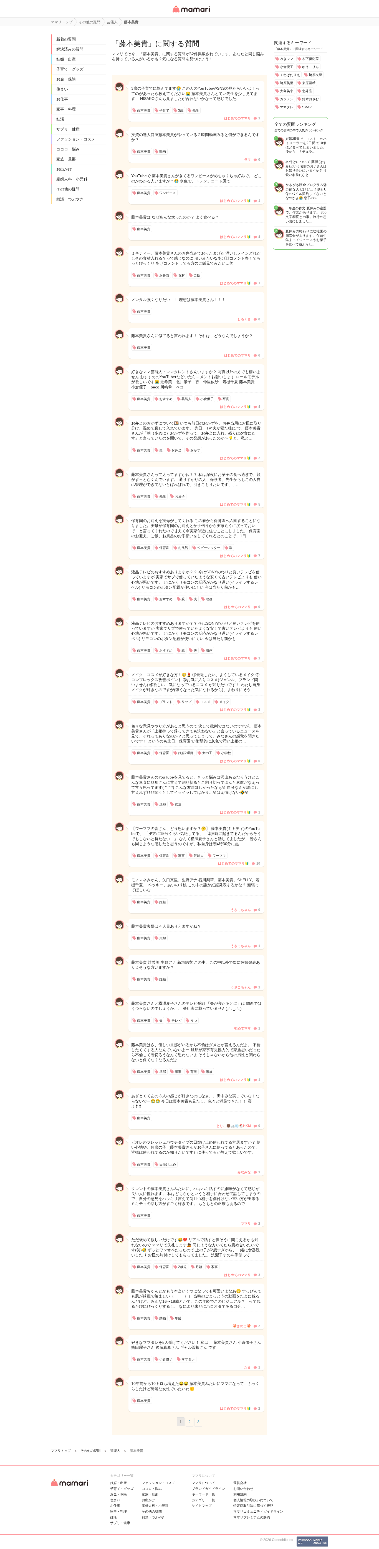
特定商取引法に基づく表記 (253, 1506)
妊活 (60, 119)
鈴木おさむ (310, 99)
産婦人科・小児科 (71, 179)
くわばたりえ (290, 75)
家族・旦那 (66, 159)
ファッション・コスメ (75, 139)
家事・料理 (66, 109)
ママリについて (203, 1483)
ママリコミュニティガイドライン (258, 1511)
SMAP (307, 107)
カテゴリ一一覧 (203, 1500)
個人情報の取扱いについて (253, 1500)
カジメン (286, 99)
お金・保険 (66, 79)
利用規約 (240, 1494)
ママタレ (286, 107)
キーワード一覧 (203, 1494)
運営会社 (240, 1483)
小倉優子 (286, 67)
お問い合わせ (243, 1489)
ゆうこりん (310, 67)
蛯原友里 (315, 75)
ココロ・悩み (68, 149)
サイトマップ (202, 1506)
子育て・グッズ (70, 69)
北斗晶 (307, 91)
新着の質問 (66, 39)
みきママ (286, 59)
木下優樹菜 (310, 59)
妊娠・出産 (66, 59)
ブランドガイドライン (208, 1489)
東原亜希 (308, 83)
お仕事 (62, 99)
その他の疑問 (68, 189)
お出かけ (64, 169)
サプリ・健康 (68, 129)
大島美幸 (286, 91)
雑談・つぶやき (70, 199)
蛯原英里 (286, 83)
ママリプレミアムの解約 (251, 1517)
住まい (62, 89)
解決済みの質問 (70, 49)
